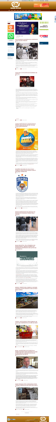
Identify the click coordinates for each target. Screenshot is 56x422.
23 (12, 50)
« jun (8, 52)
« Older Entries (17, 37)
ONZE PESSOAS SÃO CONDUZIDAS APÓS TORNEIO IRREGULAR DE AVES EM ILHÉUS (26, 384)
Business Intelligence (28, 277)
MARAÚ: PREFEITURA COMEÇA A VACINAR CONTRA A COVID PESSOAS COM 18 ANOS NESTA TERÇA (26, 288)
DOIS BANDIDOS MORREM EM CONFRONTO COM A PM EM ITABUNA (26, 40)
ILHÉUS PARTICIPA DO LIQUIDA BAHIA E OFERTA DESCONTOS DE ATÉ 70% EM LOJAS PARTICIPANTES (25, 125)
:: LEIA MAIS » (33, 240)
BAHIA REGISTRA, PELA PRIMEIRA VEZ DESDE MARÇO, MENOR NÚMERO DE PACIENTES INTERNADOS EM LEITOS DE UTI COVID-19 (25, 247)
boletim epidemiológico (19, 274)
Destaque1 (22, 409)
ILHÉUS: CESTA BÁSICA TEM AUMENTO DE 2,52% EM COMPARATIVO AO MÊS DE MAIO (26, 322)
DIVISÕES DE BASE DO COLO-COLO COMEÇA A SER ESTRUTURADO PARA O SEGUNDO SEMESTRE (25, 170)
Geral (19, 165)
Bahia (19, 409)
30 (12, 51)
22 (11, 50)
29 (11, 51)
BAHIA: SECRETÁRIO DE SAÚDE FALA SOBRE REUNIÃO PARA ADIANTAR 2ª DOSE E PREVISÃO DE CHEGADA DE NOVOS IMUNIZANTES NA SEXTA (26, 352)
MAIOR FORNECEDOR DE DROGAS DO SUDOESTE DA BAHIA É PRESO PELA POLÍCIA (25, 213)
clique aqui (21, 277)
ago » (9, 52)
